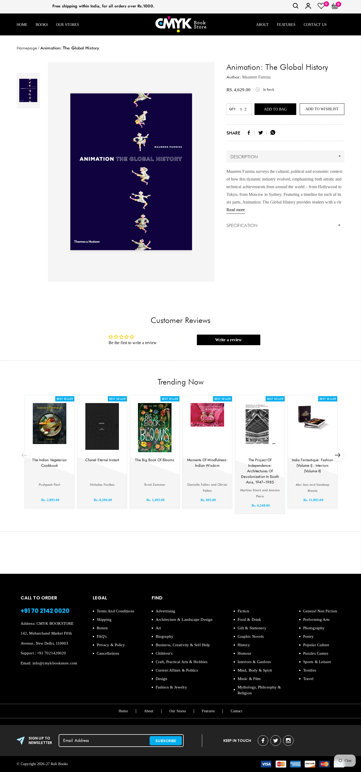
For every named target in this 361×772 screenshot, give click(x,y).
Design (162, 679)
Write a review (228, 340)
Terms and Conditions (115, 611)
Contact (236, 711)
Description (286, 156)
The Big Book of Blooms (154, 460)
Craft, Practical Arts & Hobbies (181, 662)
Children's (164, 653)
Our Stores (67, 25)
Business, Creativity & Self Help (183, 645)
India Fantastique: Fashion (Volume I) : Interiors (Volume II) (312, 465)
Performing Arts (316, 619)
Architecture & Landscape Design (184, 619)
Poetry (308, 636)
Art (158, 628)
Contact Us (315, 25)
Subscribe (165, 740)
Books (42, 25)
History (244, 645)
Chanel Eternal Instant (102, 460)
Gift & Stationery (252, 628)
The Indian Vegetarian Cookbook (49, 462)
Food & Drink (249, 619)
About (262, 25)
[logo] (181, 24)
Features (286, 25)
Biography (164, 636)
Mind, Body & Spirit (255, 670)
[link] (296, 8)
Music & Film (249, 679)
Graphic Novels (251, 636)
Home (22, 25)
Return (102, 628)
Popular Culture (316, 645)
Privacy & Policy (111, 645)
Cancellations (108, 653)
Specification (283, 225)
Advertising (165, 611)
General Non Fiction (320, 611)
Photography (314, 628)
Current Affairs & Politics (177, 670)
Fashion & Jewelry (171, 687)
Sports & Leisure (317, 662)
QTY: (232, 109)
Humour (245, 653)
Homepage (27, 47)
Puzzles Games (315, 653)
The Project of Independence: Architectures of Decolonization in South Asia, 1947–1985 (260, 471)
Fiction (243, 611)
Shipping (104, 619)
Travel (308, 679)
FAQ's (102, 636)
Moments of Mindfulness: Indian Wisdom (207, 462)
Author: (233, 77)
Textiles (309, 670)
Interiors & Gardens (254, 662)
